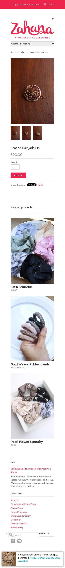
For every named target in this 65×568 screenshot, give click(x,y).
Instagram (19, 541)
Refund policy (17, 527)
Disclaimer (15, 519)
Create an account (30, 4)
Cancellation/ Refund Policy (23, 504)
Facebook (13, 541)
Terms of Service (19, 523)
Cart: (51, 4)
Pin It (40, 185)
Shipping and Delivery (21, 515)
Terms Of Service (19, 512)
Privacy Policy (17, 508)
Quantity (15, 162)
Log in (16, 4)
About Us (15, 500)
